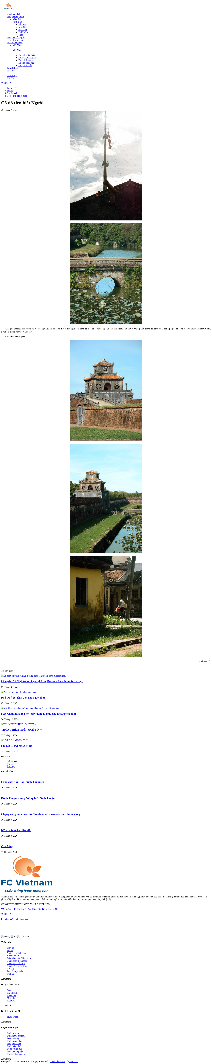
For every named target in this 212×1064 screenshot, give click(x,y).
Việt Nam (17, 45)
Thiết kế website (57, 1061)
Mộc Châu (23, 27)
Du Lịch (11, 764)
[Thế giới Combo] (9, 9)
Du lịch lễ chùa (25, 65)
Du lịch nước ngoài (16, 37)
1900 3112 (6, 83)
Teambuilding (13, 1038)
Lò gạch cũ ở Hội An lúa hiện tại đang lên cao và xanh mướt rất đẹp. (42, 681)
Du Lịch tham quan (27, 57)
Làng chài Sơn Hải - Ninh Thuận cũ (22, 781)
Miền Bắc (17, 19)
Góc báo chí (12, 761)
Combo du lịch (13, 14)
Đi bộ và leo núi (14, 1049)
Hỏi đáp (10, 78)
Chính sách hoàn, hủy (17, 966)
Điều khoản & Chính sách (19, 958)
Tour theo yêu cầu (15, 971)
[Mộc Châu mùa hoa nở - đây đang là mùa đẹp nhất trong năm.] (30, 708)
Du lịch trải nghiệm (27, 55)
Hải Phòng (23, 32)
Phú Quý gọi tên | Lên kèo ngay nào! (23, 697)
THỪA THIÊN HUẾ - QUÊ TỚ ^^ (22, 729)
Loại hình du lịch (14, 42)
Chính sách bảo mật (16, 963)
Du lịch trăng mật (26, 63)
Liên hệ (10, 70)
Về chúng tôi (13, 955)
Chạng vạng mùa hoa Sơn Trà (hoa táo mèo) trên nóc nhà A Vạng (40, 814)
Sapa (20, 35)
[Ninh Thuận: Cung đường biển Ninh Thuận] (28, 798)
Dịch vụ (10, 974)
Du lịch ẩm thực (25, 60)
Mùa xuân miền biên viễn (16, 830)
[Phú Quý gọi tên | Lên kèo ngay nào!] (19, 692)
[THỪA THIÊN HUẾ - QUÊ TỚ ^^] (18, 724)
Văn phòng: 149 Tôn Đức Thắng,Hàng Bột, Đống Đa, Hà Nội (30, 909)
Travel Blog (12, 68)
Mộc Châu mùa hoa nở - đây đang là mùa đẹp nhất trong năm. (39, 713)
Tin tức (10, 950)
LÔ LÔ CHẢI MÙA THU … (18, 745)
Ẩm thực (11, 766)
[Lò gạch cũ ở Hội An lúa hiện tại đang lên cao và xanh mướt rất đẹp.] (33, 676)
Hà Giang (22, 29)
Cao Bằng (7, 846)
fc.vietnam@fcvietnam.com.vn (15, 919)
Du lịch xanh (13, 1033)
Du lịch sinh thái (14, 1041)
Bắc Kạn (22, 24)
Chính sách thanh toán (17, 961)
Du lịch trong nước (15, 16)
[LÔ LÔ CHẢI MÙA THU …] (16, 740)
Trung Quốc (18, 40)
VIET (73, 1061)
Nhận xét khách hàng (16, 953)
